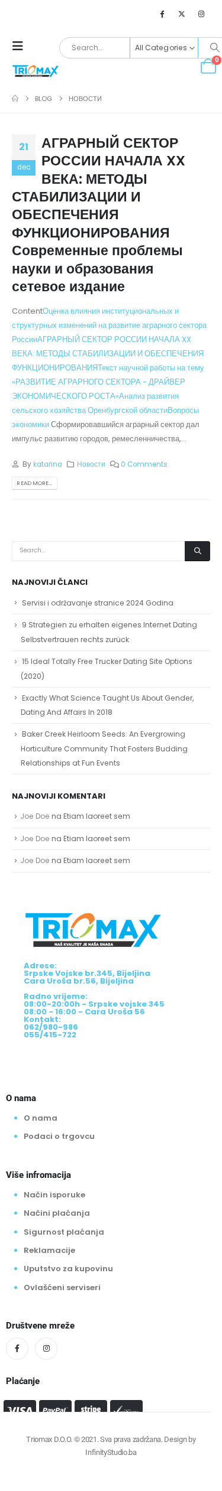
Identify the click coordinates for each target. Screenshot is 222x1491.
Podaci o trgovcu (59, 1136)
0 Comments (144, 464)
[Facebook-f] (17, 1348)
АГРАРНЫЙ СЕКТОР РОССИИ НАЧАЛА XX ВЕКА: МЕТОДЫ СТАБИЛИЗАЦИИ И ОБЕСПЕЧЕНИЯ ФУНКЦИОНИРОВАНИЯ (108, 353)
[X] (181, 13)
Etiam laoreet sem (96, 816)
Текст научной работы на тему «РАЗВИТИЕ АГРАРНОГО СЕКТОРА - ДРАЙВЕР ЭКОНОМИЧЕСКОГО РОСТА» (108, 382)
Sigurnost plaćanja (64, 1232)
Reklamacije (49, 1250)
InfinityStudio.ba (110, 1452)
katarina (47, 464)
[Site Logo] (35, 70)
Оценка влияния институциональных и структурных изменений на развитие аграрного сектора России (109, 325)
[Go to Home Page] (15, 99)
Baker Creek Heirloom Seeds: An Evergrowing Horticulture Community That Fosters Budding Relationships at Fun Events (104, 748)
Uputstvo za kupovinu (68, 1268)
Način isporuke (54, 1194)
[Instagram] (201, 13)
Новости (91, 464)
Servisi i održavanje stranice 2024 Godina (97, 603)
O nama (40, 1118)
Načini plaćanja (57, 1213)
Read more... (34, 483)
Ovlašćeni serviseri (62, 1287)
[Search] (197, 551)
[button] (21, 46)
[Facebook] (161, 13)
